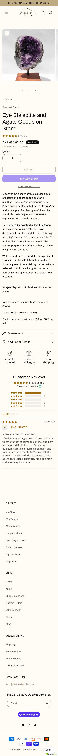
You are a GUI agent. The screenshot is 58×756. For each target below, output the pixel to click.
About (9, 589)
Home (9, 582)
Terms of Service (15, 665)
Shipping (6, 146)
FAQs (9, 617)
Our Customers (14, 547)
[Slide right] (36, 90)
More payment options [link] (29, 186)
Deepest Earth (23, 750)
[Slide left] (22, 90)
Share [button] (8, 99)
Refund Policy (13, 651)
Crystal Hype (13, 554)
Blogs (9, 624)
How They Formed (15, 540)
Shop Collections (15, 596)
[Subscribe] (47, 703)
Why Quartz (12, 519)
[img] (9, 422)
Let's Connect (13, 610)
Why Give (11, 561)
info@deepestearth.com (20, 684)
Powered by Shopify (39, 750)
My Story (10, 512)
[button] (6, 12)
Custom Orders (14, 603)
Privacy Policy (13, 658)
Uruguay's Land (14, 533)
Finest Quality (13, 526)
